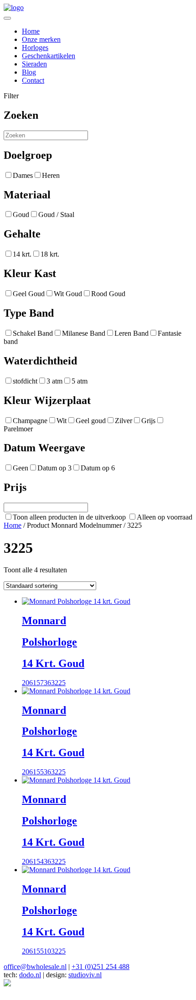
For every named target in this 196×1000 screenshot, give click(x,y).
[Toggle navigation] (7, 18)
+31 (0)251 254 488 (100, 966)
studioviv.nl (85, 975)
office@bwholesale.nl (35, 966)
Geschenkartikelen (48, 56)
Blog (29, 72)
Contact (33, 80)
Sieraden (34, 64)
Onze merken (41, 39)
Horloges (35, 47)
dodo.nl (30, 975)
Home (31, 31)
